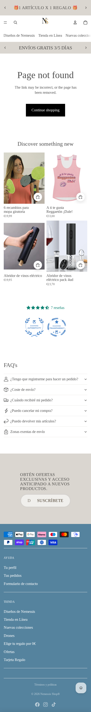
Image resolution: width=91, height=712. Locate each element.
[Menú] (5, 22)
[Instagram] (45, 704)
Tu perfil (10, 568)
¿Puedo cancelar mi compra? (31, 411)
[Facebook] (37, 704)
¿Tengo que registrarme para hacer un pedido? (44, 379)
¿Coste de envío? (22, 390)
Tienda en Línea (50, 35)
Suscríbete (50, 500)
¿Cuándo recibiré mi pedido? (31, 400)
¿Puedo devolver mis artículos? (33, 421)
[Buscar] (15, 22)
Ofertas (9, 652)
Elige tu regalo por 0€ (20, 644)
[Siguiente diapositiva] (86, 8)
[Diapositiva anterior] (5, 8)
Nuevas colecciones (18, 627)
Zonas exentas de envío (27, 432)
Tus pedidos (12, 576)
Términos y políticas (45, 684)
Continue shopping (46, 110)
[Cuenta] (75, 22)
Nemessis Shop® (50, 694)
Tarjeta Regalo (14, 660)
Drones (9, 636)
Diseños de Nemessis (19, 35)
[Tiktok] (53, 704)
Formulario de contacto (21, 584)
